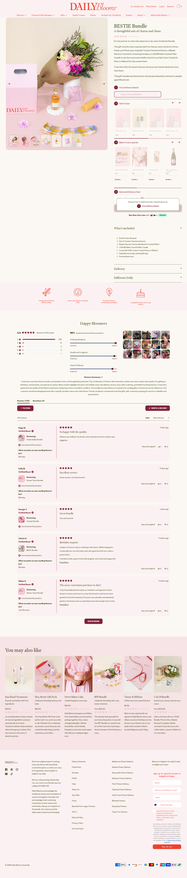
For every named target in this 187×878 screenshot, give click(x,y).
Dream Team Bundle (35, 480)
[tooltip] (102, 377)
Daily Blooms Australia (21, 865)
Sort (148, 418)
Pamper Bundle (33, 521)
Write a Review (160, 409)
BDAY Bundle (32, 550)
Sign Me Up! (167, 847)
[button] (170, 7)
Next (103, 83)
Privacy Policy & (172, 840)
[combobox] (137, 94)
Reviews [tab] (23, 401)
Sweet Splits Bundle (34, 439)
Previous (9, 83)
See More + (118, 179)
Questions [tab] (39, 401)
